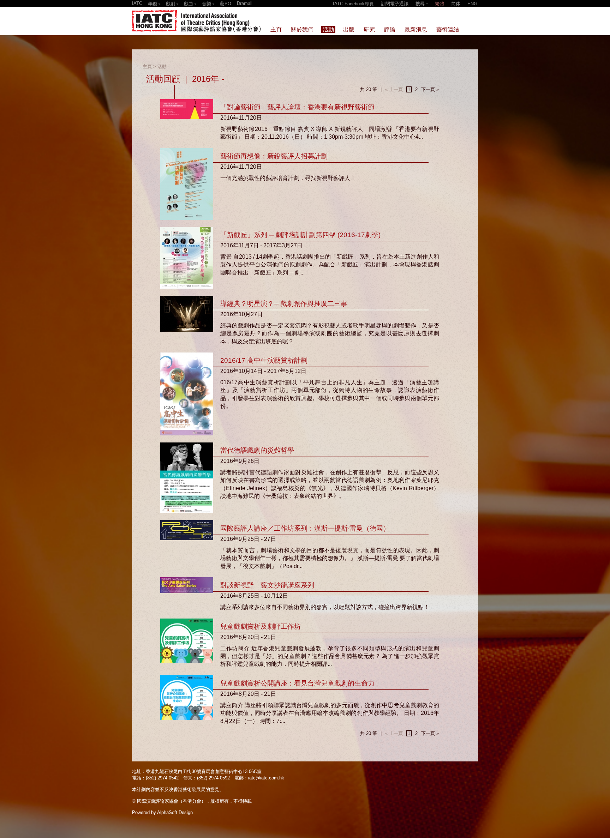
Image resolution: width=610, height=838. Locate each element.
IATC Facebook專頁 (353, 3)
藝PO (225, 3)
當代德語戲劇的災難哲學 (257, 450)
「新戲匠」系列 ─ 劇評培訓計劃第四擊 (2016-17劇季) (300, 235)
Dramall (244, 3)
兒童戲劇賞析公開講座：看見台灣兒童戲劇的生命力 (297, 683)
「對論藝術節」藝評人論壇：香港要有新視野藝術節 (297, 107)
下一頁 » (430, 89)
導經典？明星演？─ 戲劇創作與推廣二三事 (283, 303)
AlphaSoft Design (175, 812)
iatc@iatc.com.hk (266, 777)
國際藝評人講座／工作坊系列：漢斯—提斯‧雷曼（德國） (305, 528)
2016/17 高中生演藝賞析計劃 (263, 360)
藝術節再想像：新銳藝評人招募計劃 (274, 156)
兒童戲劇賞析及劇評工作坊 (260, 626)
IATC (137, 3)
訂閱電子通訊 (394, 3)
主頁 (147, 66)
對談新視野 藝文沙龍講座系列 (267, 585)
